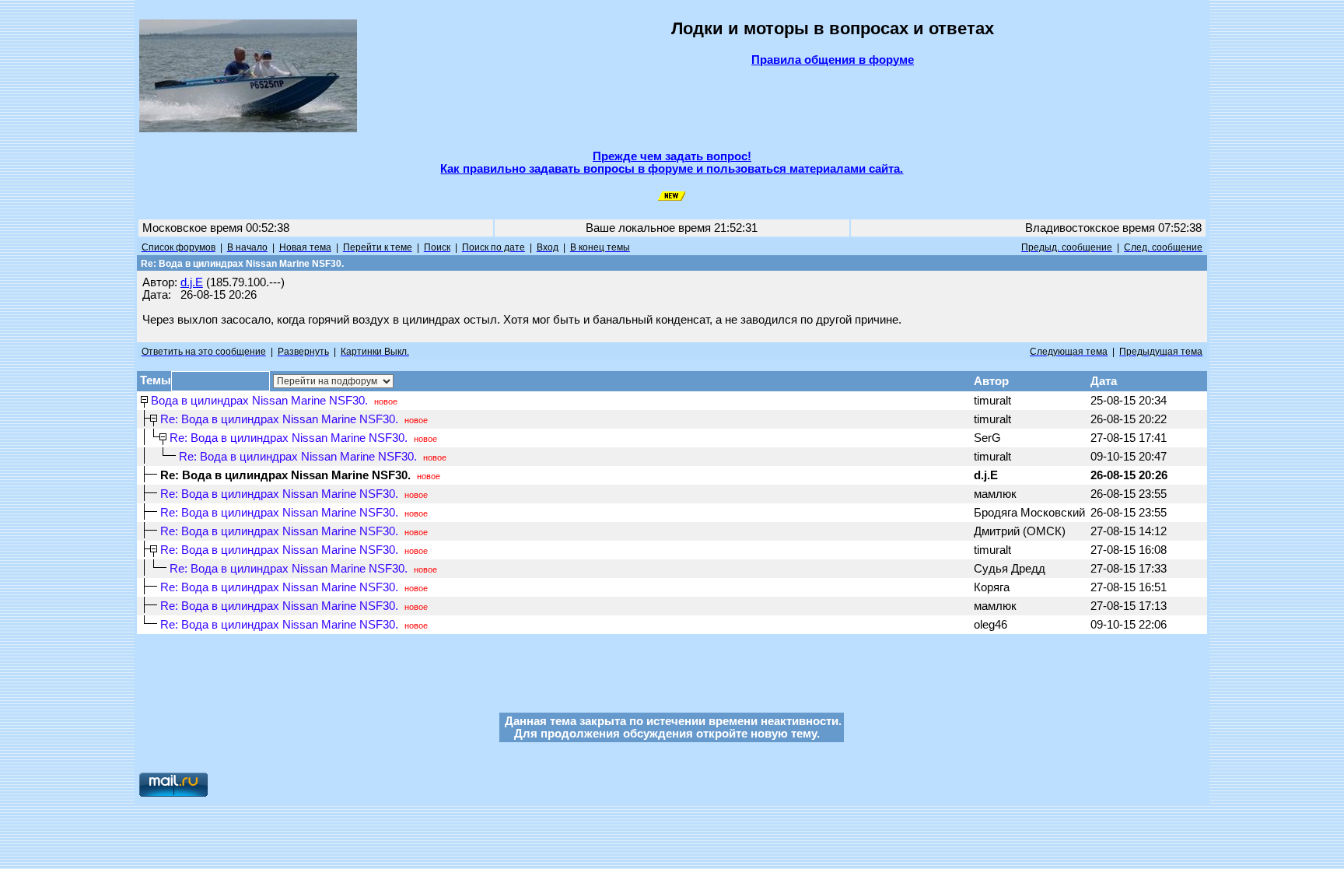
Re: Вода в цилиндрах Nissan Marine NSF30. (279, 419)
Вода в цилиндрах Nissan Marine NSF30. (259, 400)
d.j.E (191, 282)
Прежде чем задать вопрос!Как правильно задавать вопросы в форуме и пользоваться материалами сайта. (671, 162)
